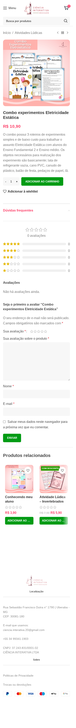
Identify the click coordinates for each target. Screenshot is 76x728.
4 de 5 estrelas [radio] (42, 331)
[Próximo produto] (67, 32)
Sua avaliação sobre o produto (26, 338)
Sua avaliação (14, 331)
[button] (19, 521)
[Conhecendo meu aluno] (19, 479)
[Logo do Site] (36, 7)
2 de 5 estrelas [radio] (35, 331)
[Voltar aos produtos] (62, 32)
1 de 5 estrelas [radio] (31, 331)
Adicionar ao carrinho (42, 181)
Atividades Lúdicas (28, 33)
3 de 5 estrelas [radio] (38, 331)
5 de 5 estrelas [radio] (45, 331)
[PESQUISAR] (65, 21)
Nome (8, 386)
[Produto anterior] (57, 32)
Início (7, 33)
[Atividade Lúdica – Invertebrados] (54, 479)
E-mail (8, 403)
